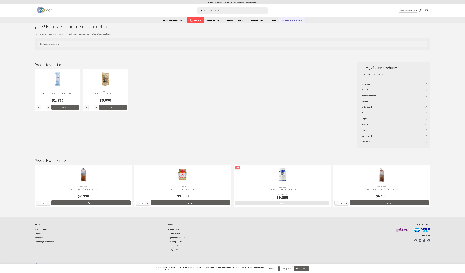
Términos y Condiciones (176, 242)
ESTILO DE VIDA (257, 20)
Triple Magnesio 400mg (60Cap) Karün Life (282, 189)
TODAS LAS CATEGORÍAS (173, 20)
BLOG (274, 20)
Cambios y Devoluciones (44, 242)
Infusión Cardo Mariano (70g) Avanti (105, 93)
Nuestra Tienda (41, 229)
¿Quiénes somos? (174, 229)
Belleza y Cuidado (369, 95)
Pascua (365, 130)
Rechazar (272, 269)
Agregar (65, 107)
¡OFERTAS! (366, 84)
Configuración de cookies (177, 250)
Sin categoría (367, 136)
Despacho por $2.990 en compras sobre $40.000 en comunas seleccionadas (232, 2)
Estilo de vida (367, 107)
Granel (364, 113)
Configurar (286, 269)
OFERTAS (197, 20)
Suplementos (367, 142)
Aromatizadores (368, 90)
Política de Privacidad (176, 246)
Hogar (364, 119)
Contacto (39, 233)
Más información (174, 270)
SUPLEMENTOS (213, 20)
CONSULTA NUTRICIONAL (292, 20)
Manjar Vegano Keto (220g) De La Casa (183, 189)
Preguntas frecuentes (176, 238)
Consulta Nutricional (175, 233)
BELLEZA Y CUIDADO (235, 20)
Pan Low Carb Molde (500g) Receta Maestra (83, 189)
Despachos (39, 238)
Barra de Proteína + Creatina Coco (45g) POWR (57, 93)
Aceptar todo (301, 269)
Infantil (365, 124)
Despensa (366, 101)
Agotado (282, 203)
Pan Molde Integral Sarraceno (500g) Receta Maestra (381, 189)
